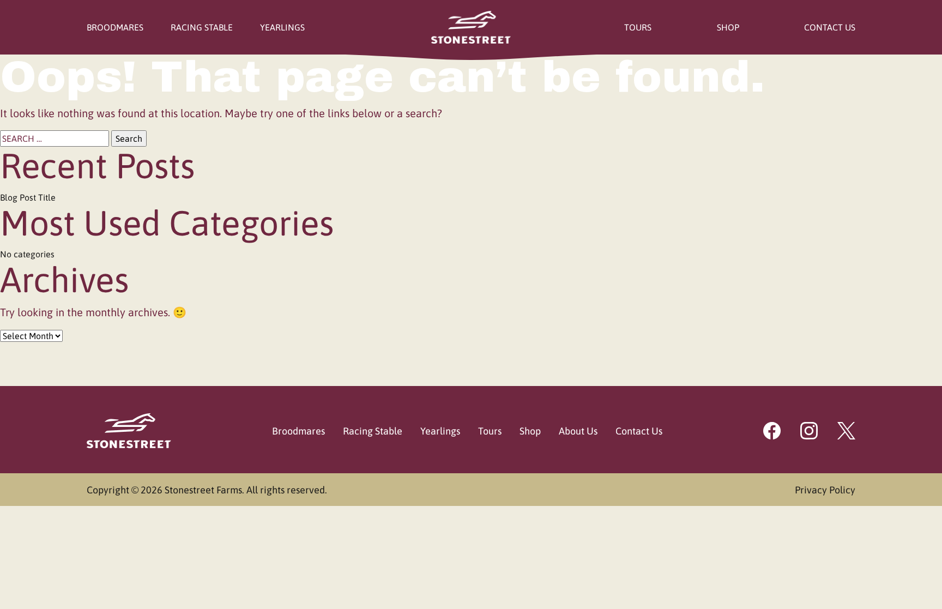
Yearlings (282, 27)
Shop (728, 27)
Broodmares (115, 27)
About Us (578, 431)
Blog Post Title (28, 197)
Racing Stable (202, 27)
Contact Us (829, 27)
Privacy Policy (825, 490)
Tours (637, 27)
